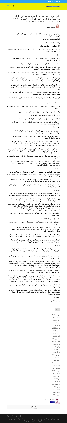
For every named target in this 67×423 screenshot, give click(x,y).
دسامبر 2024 (56, 363)
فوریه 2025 (56, 357)
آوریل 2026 (56, 325)
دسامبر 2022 (56, 389)
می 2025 (57, 349)
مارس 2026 (56, 328)
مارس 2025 (56, 355)
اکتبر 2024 (56, 365)
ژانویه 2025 (56, 360)
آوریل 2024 (56, 381)
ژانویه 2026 (56, 333)
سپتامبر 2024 (56, 368)
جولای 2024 (56, 373)
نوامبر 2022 (56, 392)
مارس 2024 (56, 384)
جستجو (57, 309)
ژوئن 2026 (56, 320)
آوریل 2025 (56, 352)
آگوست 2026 (55, 315)
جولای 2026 (56, 317)
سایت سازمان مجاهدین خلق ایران (50, 21)
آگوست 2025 (55, 341)
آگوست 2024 (55, 371)
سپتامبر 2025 (56, 339)
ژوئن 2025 (56, 347)
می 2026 (57, 323)
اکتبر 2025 (56, 336)
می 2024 (57, 379)
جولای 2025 (56, 344)
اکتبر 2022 (56, 395)
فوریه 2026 (56, 331)
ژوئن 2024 (56, 376)
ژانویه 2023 (56, 387)
